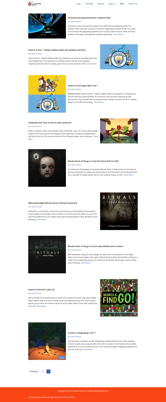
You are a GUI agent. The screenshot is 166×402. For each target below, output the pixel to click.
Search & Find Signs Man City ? (83, 85)
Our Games (89, 4)
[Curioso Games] (34, 4)
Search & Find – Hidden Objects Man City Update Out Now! (57, 50)
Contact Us (132, 4)
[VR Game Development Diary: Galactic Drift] (47, 26)
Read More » (119, 34)
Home (79, 4)
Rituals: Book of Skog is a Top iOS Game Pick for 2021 (93, 161)
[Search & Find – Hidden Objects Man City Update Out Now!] (119, 56)
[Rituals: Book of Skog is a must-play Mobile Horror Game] (47, 254)
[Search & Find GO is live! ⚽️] (119, 298)
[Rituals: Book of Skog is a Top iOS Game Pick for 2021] (47, 168)
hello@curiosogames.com (98, 391)
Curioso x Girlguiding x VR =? (82, 333)
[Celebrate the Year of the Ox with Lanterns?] (119, 130)
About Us (112, 4)
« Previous (34, 371)
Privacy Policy (69, 397)
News (122, 4)
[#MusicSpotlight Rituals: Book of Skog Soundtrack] (119, 211)
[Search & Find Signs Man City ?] (47, 94)
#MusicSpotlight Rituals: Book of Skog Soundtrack (52, 203)
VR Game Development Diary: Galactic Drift (89, 17)
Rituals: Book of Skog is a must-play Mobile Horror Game (95, 246)
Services (101, 4)
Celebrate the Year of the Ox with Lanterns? (50, 122)
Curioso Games (75, 22)
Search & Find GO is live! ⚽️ (41, 289)
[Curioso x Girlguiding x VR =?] (47, 341)
